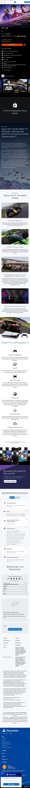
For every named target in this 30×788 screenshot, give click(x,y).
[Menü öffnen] (1, 2)
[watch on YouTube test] (24, 91)
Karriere (3, 740)
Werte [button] (3, 753)
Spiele (7, 733)
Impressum (4, 738)
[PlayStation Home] (15, 2)
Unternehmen (4, 745)
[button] (15, 86)
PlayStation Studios (5, 742)
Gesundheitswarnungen (8, 698)
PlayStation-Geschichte (6, 747)
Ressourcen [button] (4, 759)
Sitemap (27, 781)
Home (3, 733)
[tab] (12, 497)
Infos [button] (3, 736)
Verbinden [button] (4, 762)
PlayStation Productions (6, 743)
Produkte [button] (4, 750)
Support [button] (4, 756)
